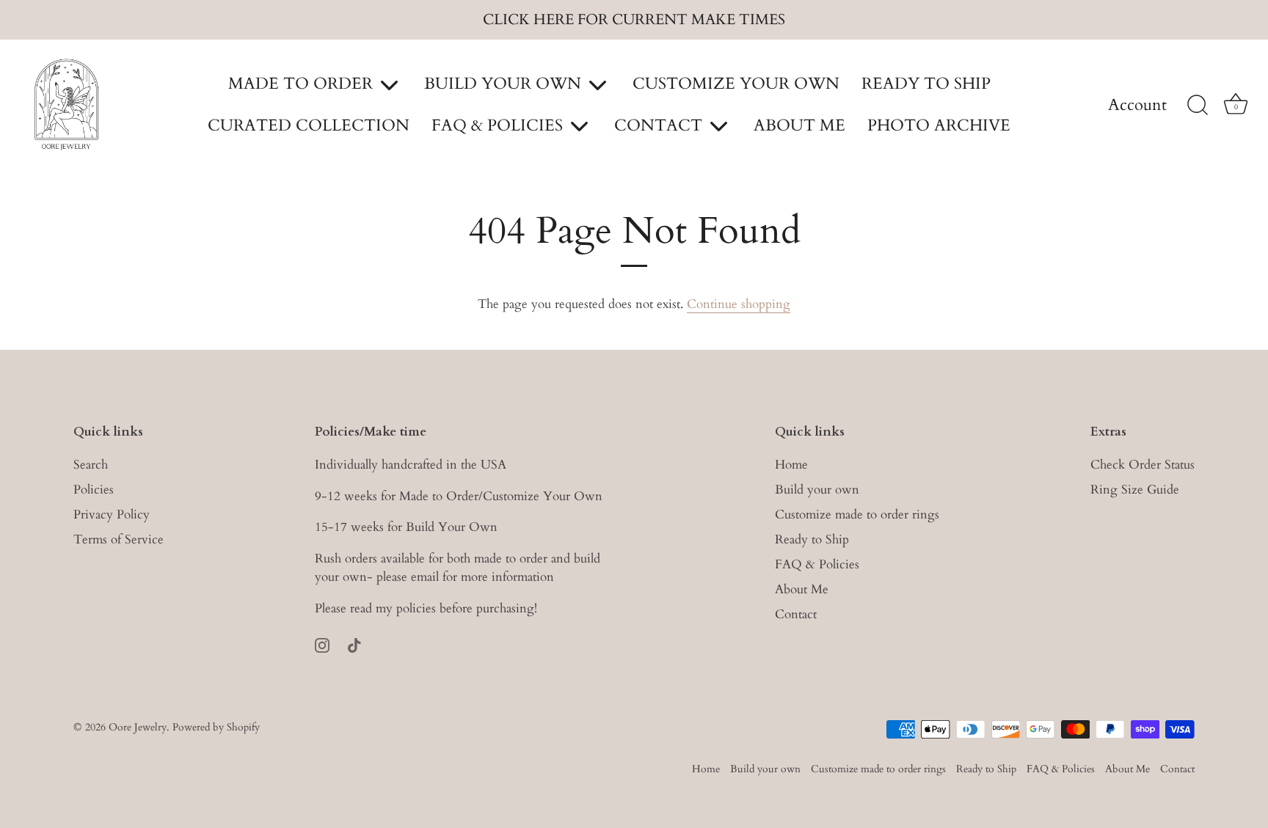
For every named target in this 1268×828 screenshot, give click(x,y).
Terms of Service (118, 539)
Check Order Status (1142, 464)
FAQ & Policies (817, 564)
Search (90, 464)
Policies (93, 489)
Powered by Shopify (216, 727)
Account (1137, 105)
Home (791, 464)
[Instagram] (322, 644)
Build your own (817, 489)
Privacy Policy (111, 514)
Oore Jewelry (138, 727)
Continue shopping (738, 304)
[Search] (1197, 105)
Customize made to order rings (857, 514)
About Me (801, 589)
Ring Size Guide (1134, 489)
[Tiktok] (354, 644)
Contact (796, 614)
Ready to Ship (812, 539)
